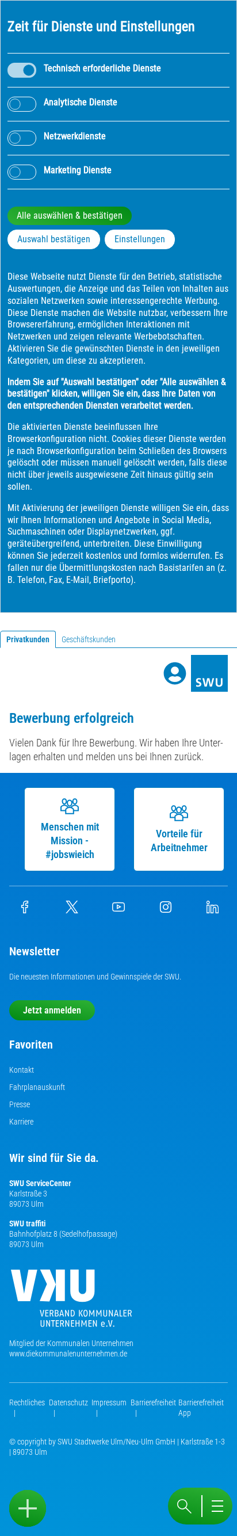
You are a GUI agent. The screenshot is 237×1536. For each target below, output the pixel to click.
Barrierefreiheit (153, 1402)
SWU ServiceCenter (40, 1183)
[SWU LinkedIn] (212, 910)
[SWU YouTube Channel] (118, 910)
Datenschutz (68, 1402)
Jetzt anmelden (52, 1010)
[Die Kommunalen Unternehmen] (71, 1302)
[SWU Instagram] (165, 910)
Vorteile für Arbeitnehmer (179, 840)
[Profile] (174, 673)
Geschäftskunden (89, 639)
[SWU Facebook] (24, 910)
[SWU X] (72, 910)
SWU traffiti (27, 1223)
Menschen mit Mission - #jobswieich (70, 840)
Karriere (21, 1121)
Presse (19, 1104)
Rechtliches (27, 1402)
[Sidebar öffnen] (27, 1508)
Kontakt (21, 1069)
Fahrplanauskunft (37, 1087)
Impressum (109, 1402)
